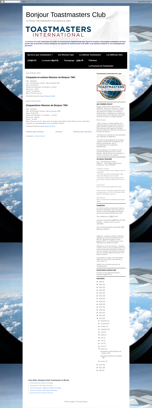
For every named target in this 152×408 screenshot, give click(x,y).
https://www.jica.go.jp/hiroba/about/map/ (109, 186)
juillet (102, 335)
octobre (103, 326)
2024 (100, 287)
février (103, 349)
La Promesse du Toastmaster (101, 66)
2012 (100, 365)
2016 (100, 310)
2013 (100, 318)
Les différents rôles (114, 55)
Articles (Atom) (40, 136)
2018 (100, 304)
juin (102, 338)
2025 (100, 284)
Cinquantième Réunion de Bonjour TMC (47, 105)
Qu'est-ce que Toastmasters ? (40, 55)
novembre (104, 323)
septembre (104, 329)
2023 (100, 290)
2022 (100, 293)
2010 (100, 370)
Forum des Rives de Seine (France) (41, 393)
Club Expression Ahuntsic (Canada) (41, 383)
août (102, 332)
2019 (100, 301)
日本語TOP (31, 60)
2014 (100, 315)
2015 (100, 313)
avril (102, 343)
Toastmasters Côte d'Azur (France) (41, 385)
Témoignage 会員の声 (73, 60)
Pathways (93, 60)
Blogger (85, 401)
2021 (100, 296)
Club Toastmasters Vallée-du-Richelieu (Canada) (45, 388)
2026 (100, 282)
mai (102, 340)
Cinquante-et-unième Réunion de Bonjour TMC (50, 77)
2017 (100, 307)
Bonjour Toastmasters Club (66, 14)
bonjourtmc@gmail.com (104, 274)
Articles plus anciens (82, 132)
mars (102, 346)
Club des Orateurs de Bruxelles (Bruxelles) (43, 390)
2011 (100, 367)
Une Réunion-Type (66, 55)
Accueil (58, 132)
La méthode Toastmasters (90, 55)
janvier (103, 361)
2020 (100, 298)
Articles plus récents (35, 132)
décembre (104, 321)
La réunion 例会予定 (50, 60)
